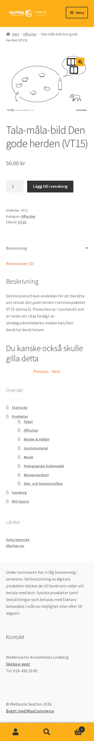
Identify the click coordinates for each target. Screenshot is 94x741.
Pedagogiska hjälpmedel (44, 466)
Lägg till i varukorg (50, 186)
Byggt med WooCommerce (30, 710)
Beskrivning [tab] (16, 248)
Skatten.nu (15, 545)
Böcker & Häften (37, 439)
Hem (15, 34)
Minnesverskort (36, 474)
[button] (80, 62)
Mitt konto (20, 501)
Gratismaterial (36, 448)
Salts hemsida (18, 539)
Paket (28, 421)
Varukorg (19, 492)
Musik (28, 457)
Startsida (19, 407)
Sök (47, 732)
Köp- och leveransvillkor (43, 483)
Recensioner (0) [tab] (20, 263)
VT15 (22, 222)
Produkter (20, 416)
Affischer (30, 34)
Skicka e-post (18, 664)
